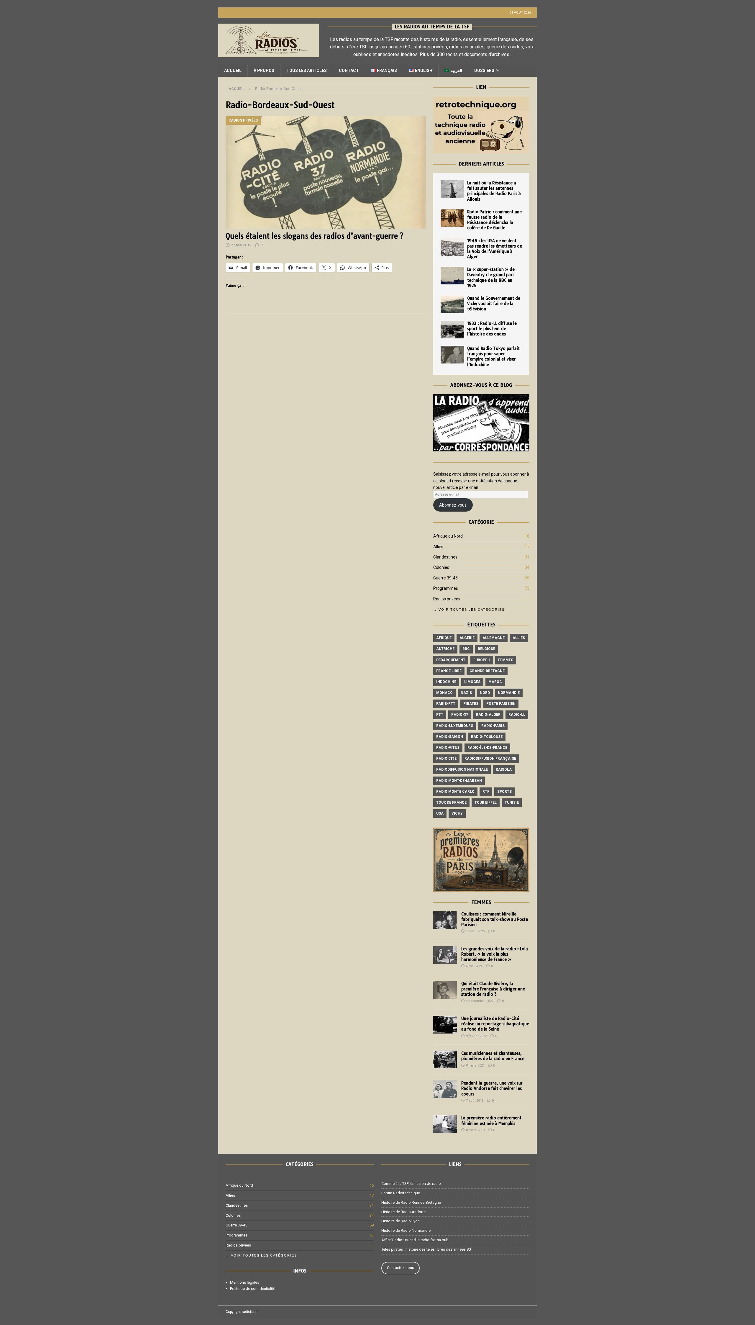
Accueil (233, 70)
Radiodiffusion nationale (462, 769)
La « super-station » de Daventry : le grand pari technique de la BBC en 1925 (491, 277)
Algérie (467, 638)
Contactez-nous (400, 1267)
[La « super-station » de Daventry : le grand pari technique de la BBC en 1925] (452, 275)
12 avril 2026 (475, 931)
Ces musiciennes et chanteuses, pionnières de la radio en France (492, 1056)
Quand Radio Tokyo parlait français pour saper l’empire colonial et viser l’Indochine (493, 356)
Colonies (441, 567)
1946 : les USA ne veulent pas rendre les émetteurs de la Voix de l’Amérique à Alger (494, 249)
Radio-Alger (488, 715)
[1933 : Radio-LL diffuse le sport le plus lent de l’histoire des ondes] (452, 329)
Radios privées (446, 599)
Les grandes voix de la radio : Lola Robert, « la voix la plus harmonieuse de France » (494, 954)
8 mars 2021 (475, 1065)
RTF (485, 792)
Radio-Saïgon (449, 737)
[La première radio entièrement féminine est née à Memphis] (445, 1124)
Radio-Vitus (447, 748)
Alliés (438, 546)
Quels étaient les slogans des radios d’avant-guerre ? (314, 236)
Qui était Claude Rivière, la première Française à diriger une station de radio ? (493, 989)
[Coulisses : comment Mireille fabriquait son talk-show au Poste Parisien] (445, 920)
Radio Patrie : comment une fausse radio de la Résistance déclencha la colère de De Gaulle (494, 220)
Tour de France (451, 802)
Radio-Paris (493, 726)
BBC (466, 649)
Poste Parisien (501, 704)
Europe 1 (481, 660)
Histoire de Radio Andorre (403, 1212)
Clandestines (445, 557)
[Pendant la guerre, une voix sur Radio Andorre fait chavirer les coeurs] (445, 1089)
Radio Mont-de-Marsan (459, 781)
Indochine (446, 682)
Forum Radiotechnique (400, 1193)
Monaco (444, 693)
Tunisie (512, 802)
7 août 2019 (474, 1101)
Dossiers (484, 70)
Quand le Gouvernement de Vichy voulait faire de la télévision (493, 304)
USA (440, 813)
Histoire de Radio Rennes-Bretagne (411, 1202)
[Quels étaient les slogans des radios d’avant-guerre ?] (326, 172)
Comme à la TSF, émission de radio (411, 1183)
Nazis (466, 693)
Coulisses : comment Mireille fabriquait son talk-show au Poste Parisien (494, 919)
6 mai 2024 (474, 966)
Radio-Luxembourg (454, 726)
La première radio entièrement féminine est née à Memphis (491, 1120)
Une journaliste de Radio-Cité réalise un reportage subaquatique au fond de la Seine (495, 1024)
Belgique (486, 649)
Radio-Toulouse (487, 737)
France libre (449, 671)
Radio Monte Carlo (455, 792)
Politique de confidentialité (252, 1288)
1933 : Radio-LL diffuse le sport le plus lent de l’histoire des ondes (492, 329)
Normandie (509, 693)
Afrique (444, 638)
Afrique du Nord (448, 536)
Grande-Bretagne (487, 671)
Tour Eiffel (486, 802)
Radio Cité (446, 758)
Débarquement (450, 660)
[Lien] (481, 150)
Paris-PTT (445, 704)
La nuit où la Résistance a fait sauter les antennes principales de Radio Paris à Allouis (494, 191)
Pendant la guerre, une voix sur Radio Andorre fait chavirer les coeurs (492, 1088)
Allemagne (493, 638)
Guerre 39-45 (445, 578)
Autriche (445, 649)
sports (504, 792)
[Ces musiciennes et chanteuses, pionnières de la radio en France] (445, 1059)
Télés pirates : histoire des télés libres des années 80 (426, 1249)
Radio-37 (459, 715)
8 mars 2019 (475, 1130)
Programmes (445, 588)
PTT (439, 715)
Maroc (495, 682)
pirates (470, 704)
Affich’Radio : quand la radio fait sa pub (415, 1240)
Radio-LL (516, 715)
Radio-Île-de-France (487, 748)
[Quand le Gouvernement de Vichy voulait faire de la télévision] (452, 304)
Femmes (505, 660)
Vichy (457, 813)
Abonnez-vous (453, 505)
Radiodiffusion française (490, 758)
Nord (485, 693)
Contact (349, 70)
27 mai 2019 (241, 245)
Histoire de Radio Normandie (406, 1230)
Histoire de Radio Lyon (400, 1221)
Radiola (504, 769)
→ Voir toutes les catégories (469, 609)
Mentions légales (244, 1282)
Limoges (472, 682)
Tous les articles (306, 70)
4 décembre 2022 (479, 1001)
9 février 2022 (476, 1036)
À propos (264, 70)
